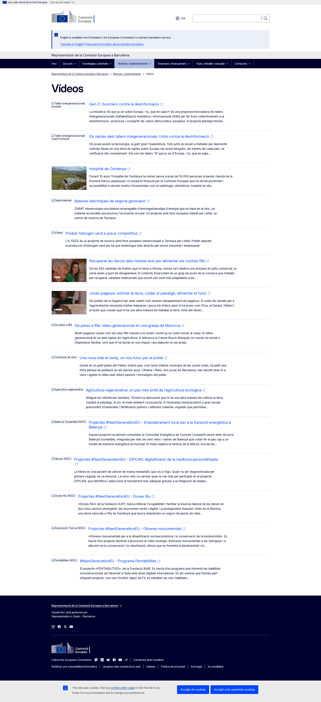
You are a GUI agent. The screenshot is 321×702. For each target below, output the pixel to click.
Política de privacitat (173, 666)
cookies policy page (122, 687)
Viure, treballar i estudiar (210, 63)
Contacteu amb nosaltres (148, 660)
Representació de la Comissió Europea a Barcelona (79, 73)
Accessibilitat (215, 666)
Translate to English (72, 44)
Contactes (241, 63)
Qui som (68, 63)
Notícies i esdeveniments (133, 63)
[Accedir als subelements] (76, 63)
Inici (54, 63)
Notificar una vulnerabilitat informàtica (74, 666)
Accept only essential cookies (234, 689)
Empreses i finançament (172, 63)
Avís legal (196, 666)
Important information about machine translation (115, 44)
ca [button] (183, 18)
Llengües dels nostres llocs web (121, 666)
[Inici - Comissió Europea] (78, 16)
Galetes (150, 666)
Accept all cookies (193, 689)
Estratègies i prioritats (95, 63)
